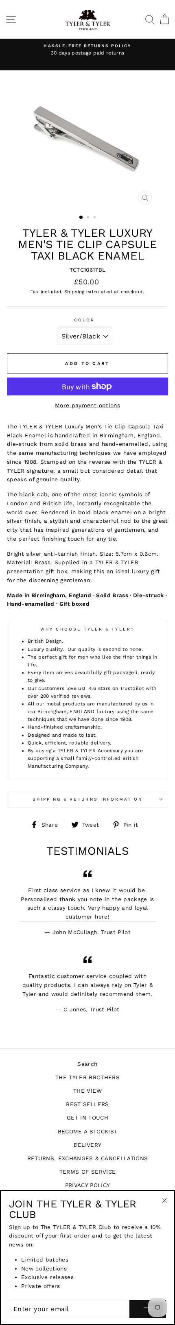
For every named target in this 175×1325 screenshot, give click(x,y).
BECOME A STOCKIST (88, 1131)
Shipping (74, 292)
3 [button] (95, 218)
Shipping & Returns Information (88, 799)
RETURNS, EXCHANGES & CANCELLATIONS (87, 1158)
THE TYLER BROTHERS (87, 1077)
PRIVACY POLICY (87, 1185)
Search (87, 1064)
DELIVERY (88, 1145)
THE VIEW (87, 1090)
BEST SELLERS (87, 1104)
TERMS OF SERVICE (87, 1171)
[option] (87, 50)
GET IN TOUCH (87, 1117)
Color (84, 320)
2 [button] (89, 218)
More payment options (87, 405)
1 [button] (81, 218)
